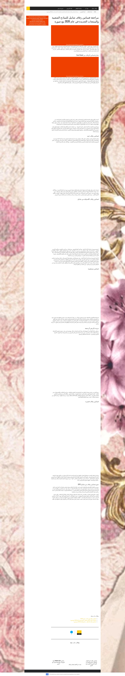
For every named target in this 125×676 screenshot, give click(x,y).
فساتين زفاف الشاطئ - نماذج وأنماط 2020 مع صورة (85, 621)
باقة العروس (69, 8)
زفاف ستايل (94, 8)
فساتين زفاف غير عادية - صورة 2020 (88, 618)
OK (47, 674)
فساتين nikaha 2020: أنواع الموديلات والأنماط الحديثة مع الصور (58, 662)
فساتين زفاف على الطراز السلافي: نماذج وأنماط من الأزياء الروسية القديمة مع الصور (91, 663)
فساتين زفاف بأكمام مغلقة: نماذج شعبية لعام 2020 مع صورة (83, 620)
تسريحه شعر (60, 8)
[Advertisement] (74, 34)
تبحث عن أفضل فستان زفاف (75, 664)
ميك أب (86, 8)
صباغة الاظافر (79, 8)
